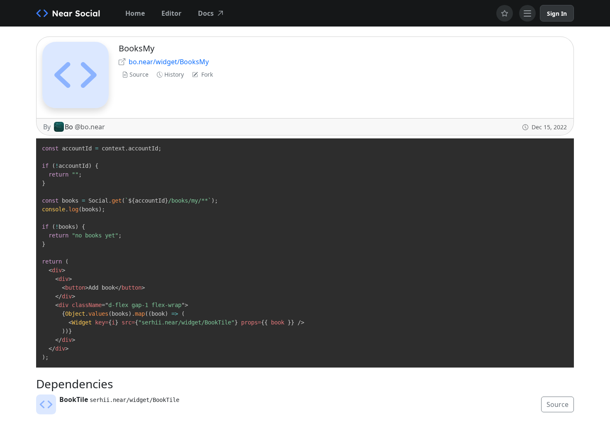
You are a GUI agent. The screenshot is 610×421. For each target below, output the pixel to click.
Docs (206, 13)
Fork (207, 74)
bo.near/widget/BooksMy (169, 61)
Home (135, 13)
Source (139, 74)
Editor (171, 13)
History (174, 74)
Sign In (557, 13)
